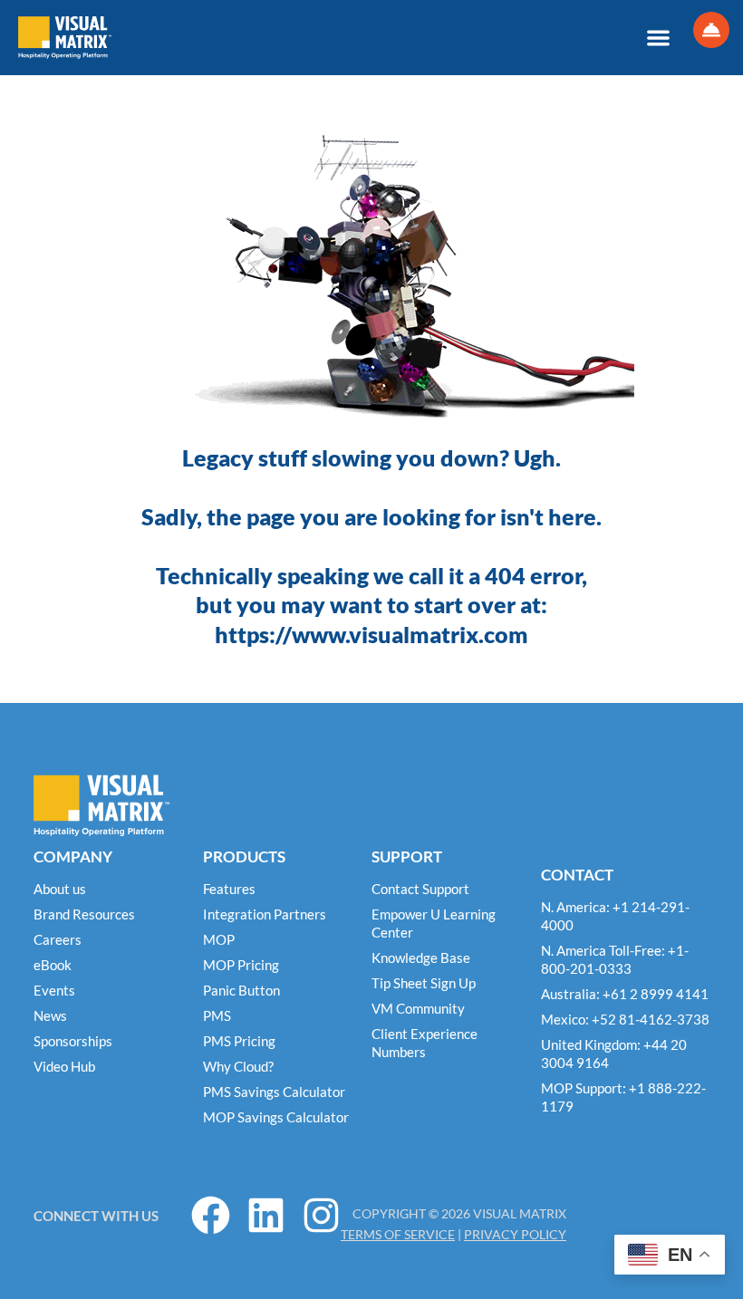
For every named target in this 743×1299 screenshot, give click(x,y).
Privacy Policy (515, 1234)
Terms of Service (398, 1234)
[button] (658, 37)
